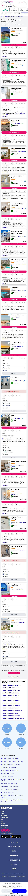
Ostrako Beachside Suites (18, 461)
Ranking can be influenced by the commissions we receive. (12, 24)
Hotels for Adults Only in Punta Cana (12, 710)
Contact (3, 823)
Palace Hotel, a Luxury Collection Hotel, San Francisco (11, 800)
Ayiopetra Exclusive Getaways (16, 518)
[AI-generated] (9, 79)
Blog (2, 819)
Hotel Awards (4, 817)
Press (2, 813)
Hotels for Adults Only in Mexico (11, 708)
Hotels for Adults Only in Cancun (11, 690)
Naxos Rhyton (15, 120)
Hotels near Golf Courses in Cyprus (9, 783)
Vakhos (13, 415)
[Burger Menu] (2, 2)
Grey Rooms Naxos (16, 546)
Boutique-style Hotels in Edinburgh (10, 789)
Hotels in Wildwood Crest (7, 792)
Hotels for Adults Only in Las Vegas (12, 685)
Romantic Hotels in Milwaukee (8, 767)
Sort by (16, 13)
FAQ (2, 821)
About (2, 811)
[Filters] (2, 13)
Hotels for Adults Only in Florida (11, 688)
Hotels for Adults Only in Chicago (11, 715)
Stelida (16, 33)
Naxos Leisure (15, 489)
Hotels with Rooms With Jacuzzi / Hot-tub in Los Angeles (12, 780)
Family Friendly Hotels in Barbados (9, 786)
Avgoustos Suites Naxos (18, 148)
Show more (13, 373)
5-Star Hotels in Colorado (7, 776)
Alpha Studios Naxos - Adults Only (17, 204)
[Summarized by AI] (10, 110)
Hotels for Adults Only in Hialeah (11, 705)
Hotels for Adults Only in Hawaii (11, 700)
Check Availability (14, 44)
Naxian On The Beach (17, 315)
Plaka (16, 317)
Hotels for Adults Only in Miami (11, 693)
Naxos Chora (18, 65)
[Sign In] (25, 2)
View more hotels (14, 673)
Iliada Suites (14, 287)
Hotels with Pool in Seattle (7, 773)
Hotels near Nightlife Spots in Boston (10, 758)
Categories (4, 815)
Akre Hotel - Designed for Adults (18, 343)
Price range (7, 13)
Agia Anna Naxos (22, 264)
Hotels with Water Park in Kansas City (10, 764)
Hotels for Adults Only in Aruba (11, 695)
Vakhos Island (15, 378)
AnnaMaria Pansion (17, 619)
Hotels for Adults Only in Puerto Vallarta (13, 718)
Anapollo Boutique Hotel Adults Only (18, 61)
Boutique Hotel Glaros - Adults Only (18, 584)
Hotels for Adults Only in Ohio (10, 713)
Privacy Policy (13, 895)
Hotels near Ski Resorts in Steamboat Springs (12, 761)
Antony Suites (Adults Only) (17, 176)
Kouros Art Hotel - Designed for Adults (16, 29)
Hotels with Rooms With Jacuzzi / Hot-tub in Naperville (12, 796)
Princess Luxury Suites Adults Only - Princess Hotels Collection (17, 260)
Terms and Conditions (20, 895)
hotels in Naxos (16, 677)
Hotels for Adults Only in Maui (10, 698)
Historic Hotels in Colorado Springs (9, 770)
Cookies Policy (7, 895)
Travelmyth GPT (5, 825)
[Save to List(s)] (9, 28)
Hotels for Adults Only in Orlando (11, 703)
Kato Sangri (23, 522)
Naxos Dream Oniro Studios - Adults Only (17, 232)
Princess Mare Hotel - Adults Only (17, 89)
